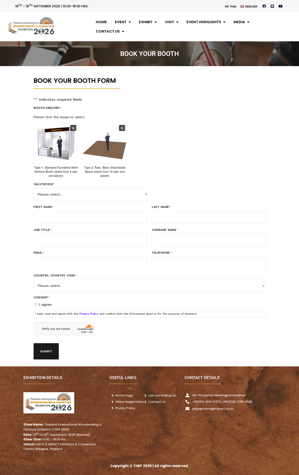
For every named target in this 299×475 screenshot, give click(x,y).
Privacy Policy (88, 314)
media (239, 21)
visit (169, 21)
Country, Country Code (55, 275)
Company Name (165, 230)
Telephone (161, 252)
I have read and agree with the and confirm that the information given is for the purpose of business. (116, 314)
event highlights (204, 21)
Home (101, 21)
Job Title (42, 230)
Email (39, 252)
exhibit (146, 21)
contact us (108, 31)
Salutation (44, 184)
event (121, 21)
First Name (44, 207)
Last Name (161, 207)
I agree (45, 304)
